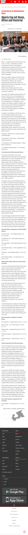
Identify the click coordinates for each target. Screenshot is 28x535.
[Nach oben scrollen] (14, 505)
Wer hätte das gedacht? (7, 472)
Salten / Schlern (19, 445)
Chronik (3, 439)
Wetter (17, 463)
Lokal (3, 433)
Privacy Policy (14, 511)
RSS (5, 484)
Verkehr (17, 466)
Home (2, 7)
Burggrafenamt (19, 436)
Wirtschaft (4, 445)
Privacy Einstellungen (14, 514)
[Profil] (22, 2)
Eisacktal (17, 439)
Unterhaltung (5, 451)
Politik (3, 442)
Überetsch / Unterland (20, 448)
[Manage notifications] (24, 532)
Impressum (14, 508)
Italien (3, 436)
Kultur (3, 463)
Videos (3, 469)
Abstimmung (4, 466)
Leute (3, 460)
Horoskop (17, 469)
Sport (6, 7)
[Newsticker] (11, 2)
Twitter (5, 481)
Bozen (17, 433)
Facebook (6, 478)
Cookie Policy (14, 517)
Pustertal (17, 442)
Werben (14, 523)
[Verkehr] (15, 2)
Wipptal (17, 453)
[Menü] (26, 1)
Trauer (17, 460)
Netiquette (14, 520)
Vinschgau (18, 451)
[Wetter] (19, 2)
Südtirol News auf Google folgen (15, 28)
